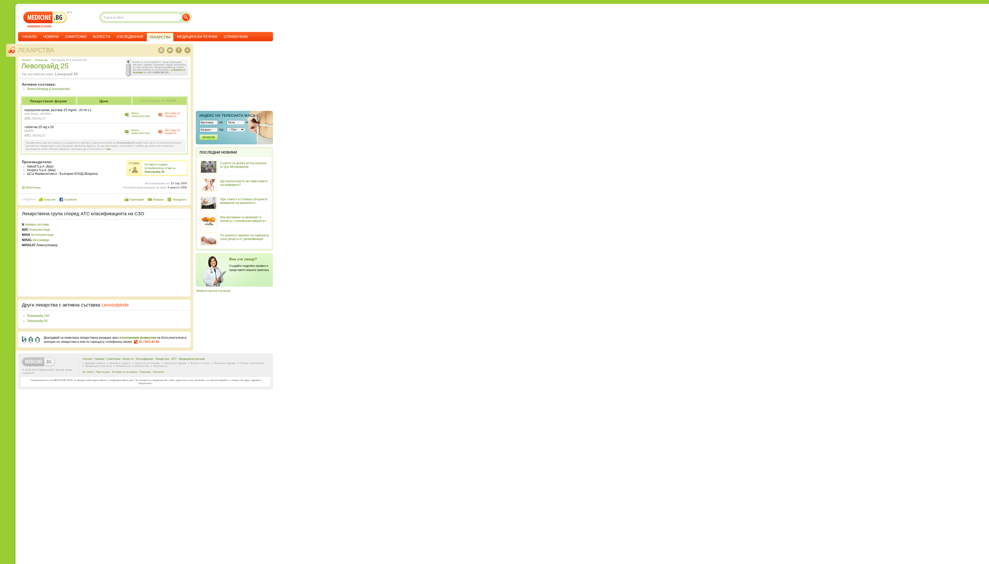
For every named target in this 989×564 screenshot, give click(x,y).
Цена (103, 101)
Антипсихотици (42, 235)
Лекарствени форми (48, 101)
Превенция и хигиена (98, 365)
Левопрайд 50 (37, 321)
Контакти (158, 371)
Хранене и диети (120, 363)
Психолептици (39, 229)
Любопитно (160, 365)
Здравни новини (95, 363)
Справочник (236, 37)
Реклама (145, 371)
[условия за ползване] (157, 67)
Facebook (70, 199)
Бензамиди (41, 240)
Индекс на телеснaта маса (227, 115)
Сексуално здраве (175, 363)
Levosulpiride (115, 305)
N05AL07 (39, 118)
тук (108, 148)
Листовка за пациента (172, 115)
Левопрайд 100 (38, 316)
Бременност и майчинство (132, 365)
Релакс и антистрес (252, 363)
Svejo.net (49, 199)
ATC (174, 358)
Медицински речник (197, 37)
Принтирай (137, 199)
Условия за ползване (125, 371)
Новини (51, 37)
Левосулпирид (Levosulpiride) (48, 89)
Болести (101, 37)
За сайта (87, 371)
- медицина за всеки (45, 20)
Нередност (180, 199)
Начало (29, 37)
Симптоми (76, 37)
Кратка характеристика (140, 115)
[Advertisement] (144, 258)
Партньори (102, 371)
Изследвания (130, 37)
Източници (33, 187)
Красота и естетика (147, 363)
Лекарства (36, 50)
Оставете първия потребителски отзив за (159, 168)
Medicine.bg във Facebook (214, 290)
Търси (186, 17)
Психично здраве (224, 363)
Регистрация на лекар (234, 270)
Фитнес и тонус (200, 363)
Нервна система (37, 224)
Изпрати (158, 199)
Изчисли (208, 137)
